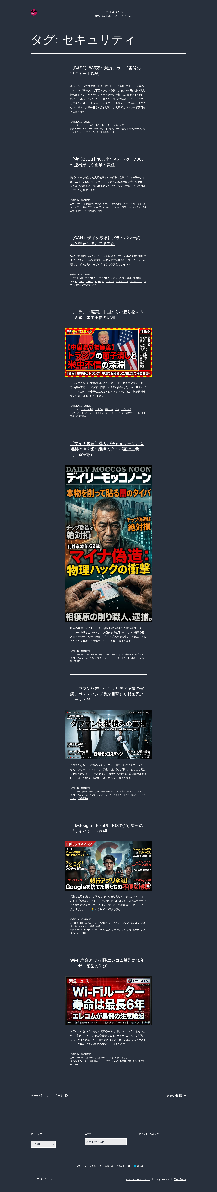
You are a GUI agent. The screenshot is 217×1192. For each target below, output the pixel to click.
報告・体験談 (107, 791)
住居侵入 (117, 795)
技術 (94, 285)
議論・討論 (95, 926)
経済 (122, 125)
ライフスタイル (81, 926)
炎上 (110, 125)
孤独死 (126, 795)
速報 (112, 132)
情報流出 (92, 211)
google (87, 930)
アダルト (110, 281)
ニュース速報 (115, 204)
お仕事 (84, 791)
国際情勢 (109, 409)
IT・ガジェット (88, 923)
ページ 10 (61, 1095)
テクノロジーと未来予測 (122, 923)
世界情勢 (99, 409)
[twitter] (129, 1165)
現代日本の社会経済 (124, 791)
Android (78, 930)
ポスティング (105, 795)
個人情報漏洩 (102, 132)
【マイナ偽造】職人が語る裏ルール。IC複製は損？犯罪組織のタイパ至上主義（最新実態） (107, 449)
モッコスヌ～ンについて (138, 1179)
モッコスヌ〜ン (113, 12)
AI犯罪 (78, 207)
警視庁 (77, 661)
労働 (97, 791)
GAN (81, 281)
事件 (133, 204)
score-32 (89, 281)
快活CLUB (81, 211)
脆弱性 (123, 1061)
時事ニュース (111, 654)
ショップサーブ (134, 129)
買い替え (132, 1061)
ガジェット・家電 (105, 1058)
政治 (117, 409)
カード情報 (120, 129)
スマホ (124, 930)
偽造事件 (121, 658)
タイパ (92, 658)
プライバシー (136, 281)
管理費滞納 (83, 798)
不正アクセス (88, 132)
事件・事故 (101, 125)
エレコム (94, 1061)
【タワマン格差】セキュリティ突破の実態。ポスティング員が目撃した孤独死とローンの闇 (107, 694)
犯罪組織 (131, 658)
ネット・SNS (87, 125)
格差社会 (135, 795)
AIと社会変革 (87, 204)
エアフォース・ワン (84, 413)
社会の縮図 (126, 409)
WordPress (180, 1179)
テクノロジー (101, 204)
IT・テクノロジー (89, 278)
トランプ (113, 413)
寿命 (116, 1061)
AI (76, 281)
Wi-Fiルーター (81, 1061)
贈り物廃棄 (81, 416)
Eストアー (87, 129)
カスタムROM (112, 930)
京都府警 (86, 285)
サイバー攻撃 (120, 207)
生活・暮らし (121, 1058)
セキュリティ (134, 207)
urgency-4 (108, 129)
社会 (116, 125)
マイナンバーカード (106, 658)
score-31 (98, 129)
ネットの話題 (119, 278)
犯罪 (121, 654)
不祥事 (126, 204)
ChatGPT (87, 207)
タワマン (93, 795)
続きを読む (125, 641)
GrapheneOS (98, 930)
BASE (78, 129)
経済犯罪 (139, 654)
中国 (121, 413)
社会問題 (141, 204)
